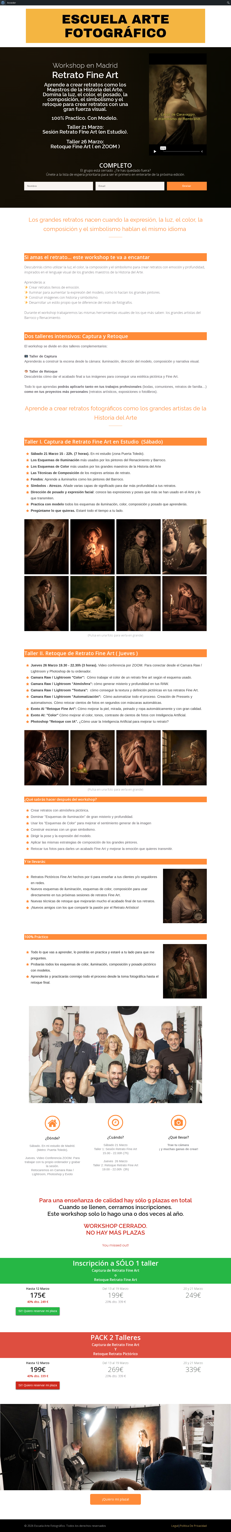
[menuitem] (3, 2)
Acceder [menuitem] (11, 2)
